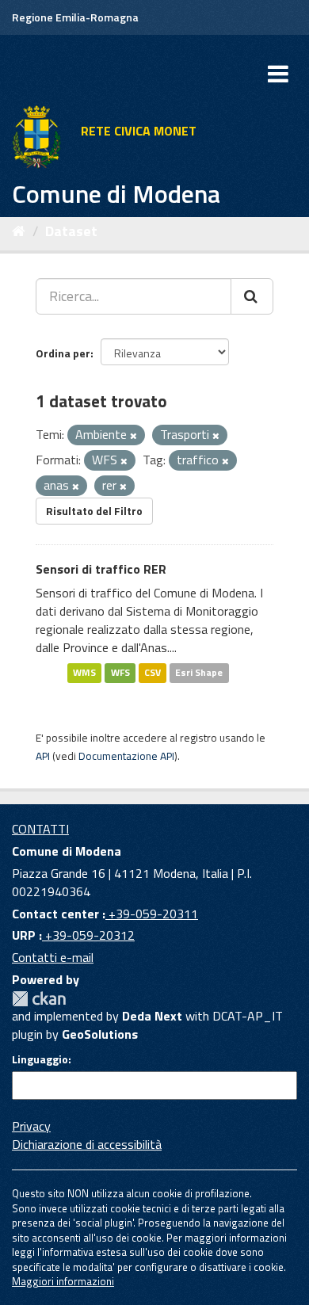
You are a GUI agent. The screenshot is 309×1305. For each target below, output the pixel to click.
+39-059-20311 (151, 913)
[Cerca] (252, 296)
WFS (120, 673)
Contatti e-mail (52, 957)
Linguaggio (40, 1059)
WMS (84, 673)
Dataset (71, 231)
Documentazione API (126, 756)
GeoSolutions (100, 1034)
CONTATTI (40, 828)
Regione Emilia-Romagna (75, 17)
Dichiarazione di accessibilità (87, 1144)
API (43, 756)
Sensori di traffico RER (101, 568)
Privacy (31, 1125)
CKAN (39, 998)
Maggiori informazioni (63, 1281)
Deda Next (152, 1015)
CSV (152, 673)
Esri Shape (199, 673)
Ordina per (63, 353)
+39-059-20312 (88, 934)
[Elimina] (133, 435)
